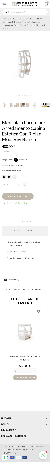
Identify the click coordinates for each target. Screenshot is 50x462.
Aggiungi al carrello (17, 196)
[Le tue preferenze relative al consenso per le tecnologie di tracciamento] (4, 457)
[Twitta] (9, 177)
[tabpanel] (25, 64)
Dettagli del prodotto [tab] (25, 230)
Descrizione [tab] (25, 221)
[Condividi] (4, 177)
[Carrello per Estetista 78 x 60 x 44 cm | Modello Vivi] (25, 330)
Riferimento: (7, 170)
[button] (43, 455)
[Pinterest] (14, 177)
